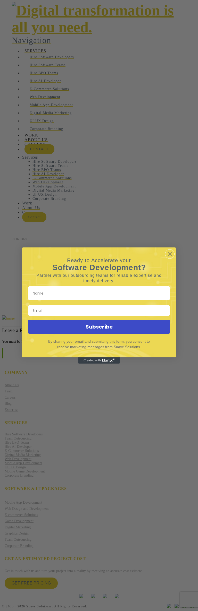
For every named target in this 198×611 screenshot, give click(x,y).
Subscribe (99, 326)
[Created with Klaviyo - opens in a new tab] (99, 360)
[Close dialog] (169, 254)
